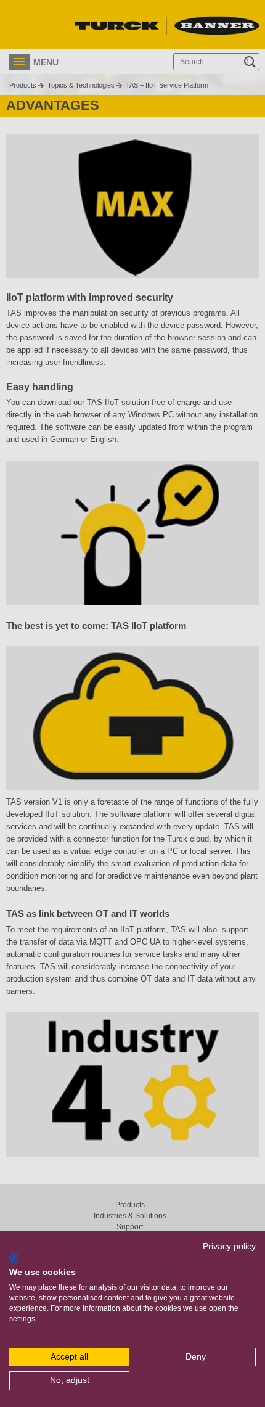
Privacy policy (229, 1246)
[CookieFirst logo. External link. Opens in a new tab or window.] (13, 1258)
